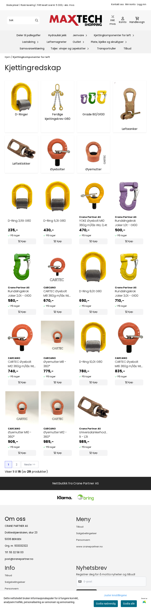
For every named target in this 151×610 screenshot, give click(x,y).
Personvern (83, 539)
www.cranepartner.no (89, 546)
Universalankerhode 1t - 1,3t (93, 434)
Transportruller (106, 48)
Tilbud (127, 48)
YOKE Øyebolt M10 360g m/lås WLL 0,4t (93, 223)
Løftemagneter (56, 42)
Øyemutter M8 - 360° (54, 364)
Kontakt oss (117, 4)
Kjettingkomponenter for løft (31, 57)
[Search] (36, 20)
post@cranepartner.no (19, 559)
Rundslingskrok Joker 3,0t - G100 (126, 293)
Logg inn (141, 4)
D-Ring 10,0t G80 (90, 362)
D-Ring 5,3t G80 (54, 221)
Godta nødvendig (106, 603)
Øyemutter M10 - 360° (19, 434)
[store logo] (76, 20)
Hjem (8, 57)
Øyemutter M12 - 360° (55, 434)
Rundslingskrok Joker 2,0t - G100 (19, 293)
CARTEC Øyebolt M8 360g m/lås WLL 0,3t (56, 293)
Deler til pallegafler (29, 35)
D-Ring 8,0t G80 (90, 291)
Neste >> (29, 464)
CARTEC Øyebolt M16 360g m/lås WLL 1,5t (129, 364)
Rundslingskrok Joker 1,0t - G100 (126, 223)
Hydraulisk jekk (57, 35)
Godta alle (129, 603)
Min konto (130, 4)
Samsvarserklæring (32, 48)
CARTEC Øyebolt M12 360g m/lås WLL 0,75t (21, 364)
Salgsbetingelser (86, 533)
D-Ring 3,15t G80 (19, 221)
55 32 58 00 (16, 552)
